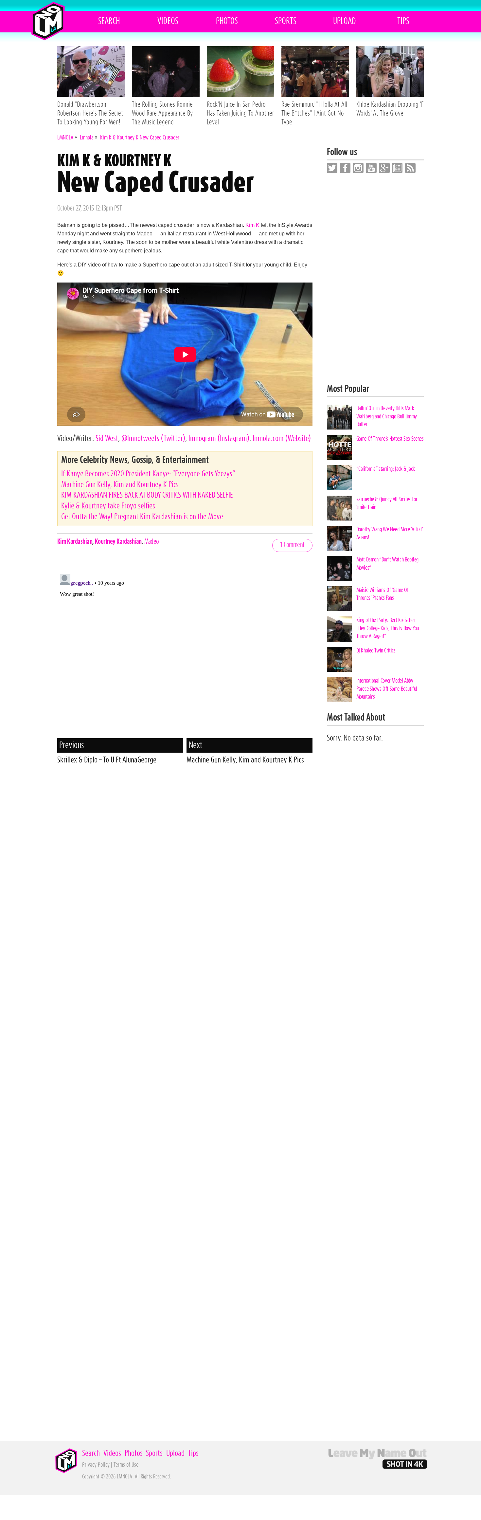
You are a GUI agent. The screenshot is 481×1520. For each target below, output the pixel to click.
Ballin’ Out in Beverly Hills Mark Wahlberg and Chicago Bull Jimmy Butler (386, 416)
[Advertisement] (185, 818)
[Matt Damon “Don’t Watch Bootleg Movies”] (339, 568)
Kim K (252, 225)
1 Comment (292, 545)
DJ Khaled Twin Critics (376, 650)
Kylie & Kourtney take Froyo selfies (108, 506)
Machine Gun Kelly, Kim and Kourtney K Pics (120, 484)
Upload (344, 21)
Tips (403, 21)
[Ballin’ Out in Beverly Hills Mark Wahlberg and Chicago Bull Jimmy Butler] (339, 417)
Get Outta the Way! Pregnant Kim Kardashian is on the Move (142, 516)
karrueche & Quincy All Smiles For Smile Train (387, 503)
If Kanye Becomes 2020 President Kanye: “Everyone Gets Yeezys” (148, 473)
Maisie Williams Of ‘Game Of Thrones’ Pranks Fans (382, 594)
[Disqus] (185, 653)
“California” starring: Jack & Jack (385, 469)
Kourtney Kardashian (118, 542)
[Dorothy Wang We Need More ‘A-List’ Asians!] (339, 538)
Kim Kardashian (74, 542)
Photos (227, 21)
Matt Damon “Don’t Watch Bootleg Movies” (387, 563)
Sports (285, 21)
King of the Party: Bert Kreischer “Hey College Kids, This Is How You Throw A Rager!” (387, 628)
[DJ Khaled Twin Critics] (339, 659)
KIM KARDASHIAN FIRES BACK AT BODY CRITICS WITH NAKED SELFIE (147, 495)
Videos (167, 21)
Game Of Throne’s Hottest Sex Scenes (390, 439)
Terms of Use (126, 1465)
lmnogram (218, 438)
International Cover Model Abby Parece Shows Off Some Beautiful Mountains (386, 689)
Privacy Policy (96, 1465)
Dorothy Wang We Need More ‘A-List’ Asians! (389, 533)
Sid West (107, 438)
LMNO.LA (48, 21)
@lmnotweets (153, 438)
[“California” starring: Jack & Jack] (339, 477)
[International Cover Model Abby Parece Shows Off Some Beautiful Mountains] (339, 689)
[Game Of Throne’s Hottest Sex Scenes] (339, 447)
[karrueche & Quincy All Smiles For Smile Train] (339, 508)
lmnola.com (282, 438)
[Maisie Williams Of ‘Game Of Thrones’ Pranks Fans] (339, 598)
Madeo (151, 542)
